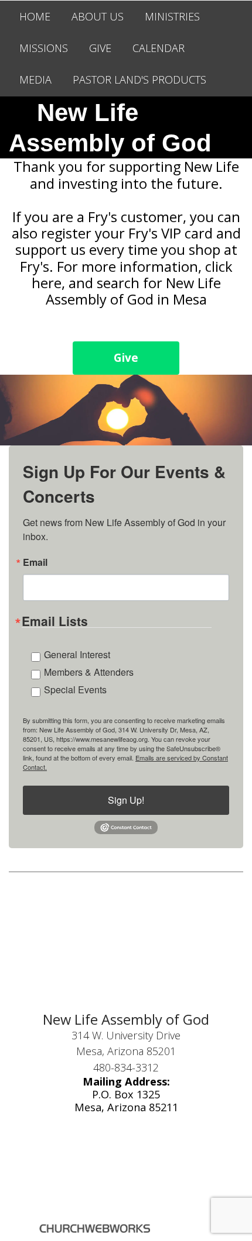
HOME (34, 16)
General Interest (77, 654)
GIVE (100, 48)
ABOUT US (97, 16)
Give (126, 357)
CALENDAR (158, 48)
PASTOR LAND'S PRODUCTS (139, 79)
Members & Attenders (89, 672)
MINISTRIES (172, 16)
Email (35, 562)
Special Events (75, 689)
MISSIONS (43, 48)
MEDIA (35, 79)
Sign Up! (126, 800)
